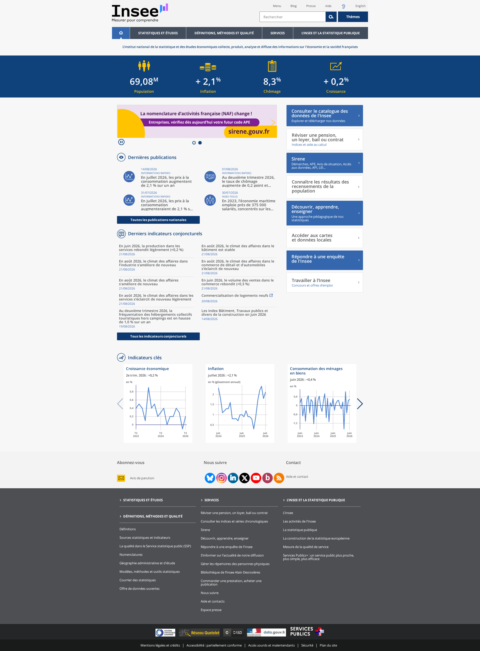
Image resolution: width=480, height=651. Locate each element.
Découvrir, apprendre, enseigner (224, 538)
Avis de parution (142, 478)
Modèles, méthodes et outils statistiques (150, 571)
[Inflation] (240, 442)
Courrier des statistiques (138, 580)
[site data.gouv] (267, 636)
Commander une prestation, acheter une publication (231, 582)
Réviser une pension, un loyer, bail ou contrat (234, 512)
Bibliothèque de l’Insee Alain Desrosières (230, 572)
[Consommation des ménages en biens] (322, 442)
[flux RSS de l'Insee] (279, 478)
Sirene (205, 530)
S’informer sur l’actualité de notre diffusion (232, 555)
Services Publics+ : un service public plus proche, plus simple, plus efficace (318, 557)
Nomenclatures (131, 554)
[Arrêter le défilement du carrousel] (121, 143)
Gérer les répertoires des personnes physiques (235, 564)
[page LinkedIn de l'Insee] (233, 478)
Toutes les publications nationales (158, 220)
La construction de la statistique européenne (316, 538)
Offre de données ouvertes (140, 588)
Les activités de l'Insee (299, 521)
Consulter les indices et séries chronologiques (234, 521)
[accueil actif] (121, 33)
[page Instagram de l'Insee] (221, 478)
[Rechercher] (331, 17)
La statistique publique (300, 530)
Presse (311, 6)
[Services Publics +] (307, 636)
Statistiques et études (158, 33)
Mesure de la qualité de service (305, 546)
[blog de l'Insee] (267, 478)
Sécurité (307, 645)
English (361, 6)
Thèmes (353, 16)
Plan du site (328, 645)
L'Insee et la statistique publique (331, 33)
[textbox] (293, 17)
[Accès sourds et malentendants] (343, 8)
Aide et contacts (212, 601)
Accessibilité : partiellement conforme (214, 645)
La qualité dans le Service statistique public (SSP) (155, 546)
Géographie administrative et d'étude (147, 563)
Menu (277, 6)
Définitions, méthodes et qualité (224, 33)
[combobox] (314, 17)
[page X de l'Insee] (245, 478)
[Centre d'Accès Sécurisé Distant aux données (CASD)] (233, 636)
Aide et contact (297, 476)
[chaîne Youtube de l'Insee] (256, 478)
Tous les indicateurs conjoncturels (158, 336)
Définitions (128, 529)
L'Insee (288, 512)
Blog (293, 6)
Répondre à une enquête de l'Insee (226, 546)
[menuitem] (121, 33)
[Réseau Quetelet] (200, 636)
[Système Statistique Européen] (166, 636)
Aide (328, 6)
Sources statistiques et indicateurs (145, 537)
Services (277, 33)
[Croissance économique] (158, 442)
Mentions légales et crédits (160, 645)
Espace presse (211, 610)
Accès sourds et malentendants (271, 645)
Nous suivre (209, 592)
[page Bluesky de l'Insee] (209, 478)
